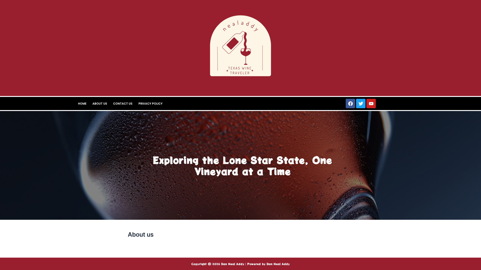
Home (82, 104)
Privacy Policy (150, 104)
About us (99, 104)
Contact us (122, 104)
